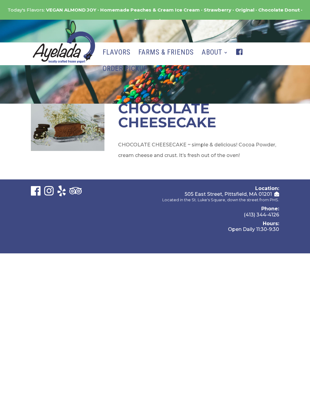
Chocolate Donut (279, 10)
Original (244, 10)
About (212, 53)
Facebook (240, 58)
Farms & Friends (166, 53)
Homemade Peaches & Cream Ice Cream (150, 10)
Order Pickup (125, 70)
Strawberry (217, 10)
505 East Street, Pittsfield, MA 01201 (228, 194)
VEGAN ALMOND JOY (71, 10)
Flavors (116, 53)
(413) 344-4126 (261, 215)
